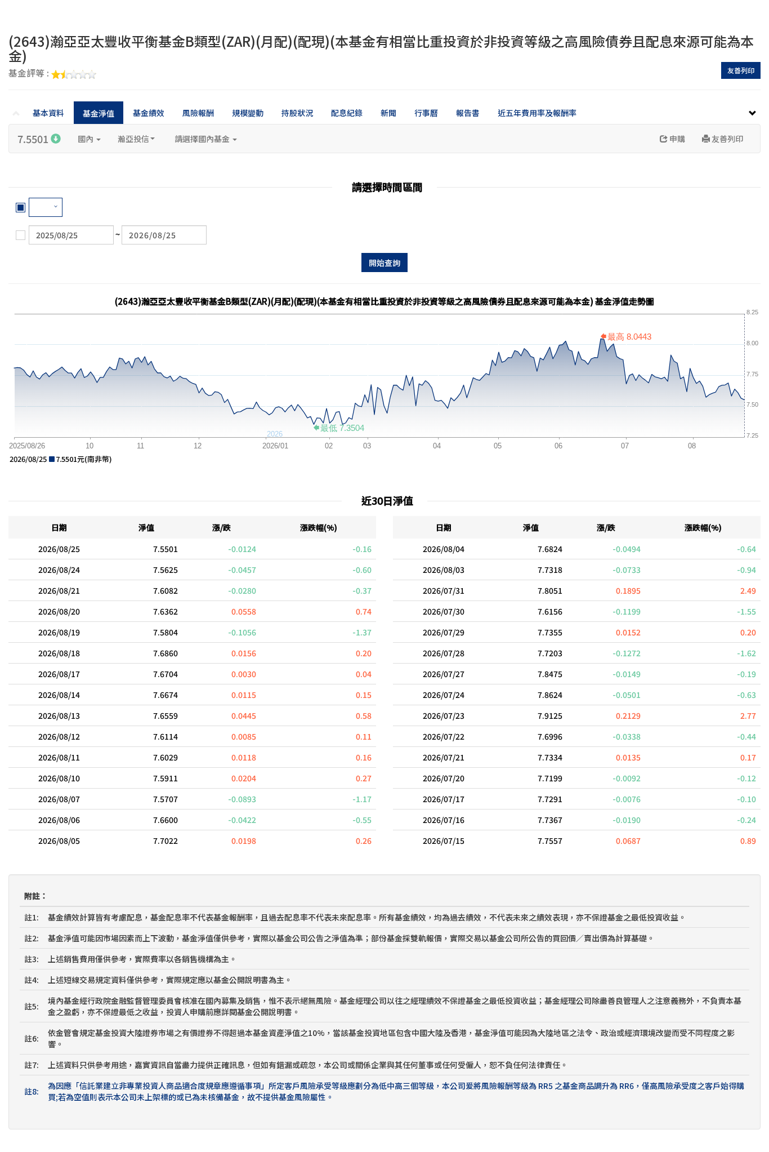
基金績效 (148, 112)
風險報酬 (198, 112)
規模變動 (247, 112)
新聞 (388, 112)
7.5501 (34, 138)
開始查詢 (384, 262)
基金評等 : (29, 74)
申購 (676, 138)
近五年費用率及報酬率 (537, 112)
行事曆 (426, 112)
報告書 (468, 112)
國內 (86, 138)
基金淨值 (98, 113)
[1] (45, 207)
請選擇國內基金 (203, 138)
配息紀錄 (347, 112)
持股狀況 (297, 112)
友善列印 (740, 70)
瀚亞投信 (133, 138)
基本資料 (48, 112)
